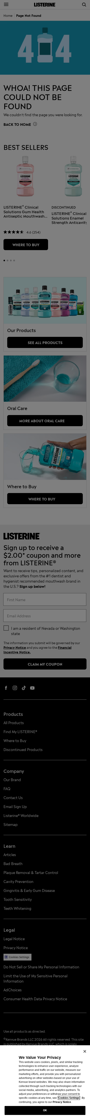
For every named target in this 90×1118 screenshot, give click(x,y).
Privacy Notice (62, 1102)
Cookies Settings (69, 1097)
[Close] (85, 1051)
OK (45, 1110)
